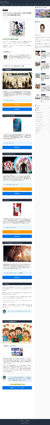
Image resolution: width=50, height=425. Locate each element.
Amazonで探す (17, 104)
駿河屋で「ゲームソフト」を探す (17, 387)
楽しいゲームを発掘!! (25, 422)
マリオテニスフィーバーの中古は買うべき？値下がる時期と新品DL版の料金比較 (45, 66)
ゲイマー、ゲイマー (4, 2)
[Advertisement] (17, 405)
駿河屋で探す (17, 109)
